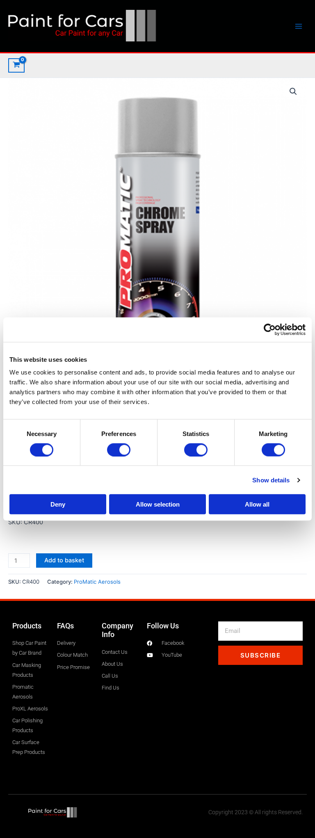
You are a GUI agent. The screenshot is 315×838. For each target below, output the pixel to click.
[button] (293, 91)
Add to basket (64, 560)
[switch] (118, 449)
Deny (57, 504)
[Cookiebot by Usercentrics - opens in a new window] (270, 329)
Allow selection (158, 504)
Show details (271, 479)
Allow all (257, 504)
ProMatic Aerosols (97, 581)
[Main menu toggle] (298, 26)
